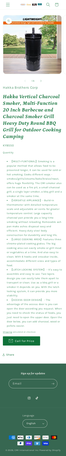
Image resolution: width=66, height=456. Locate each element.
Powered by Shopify (50, 450)
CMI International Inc (27, 450)
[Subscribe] (53, 383)
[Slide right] (41, 81)
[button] (8, 4)
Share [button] (10, 354)
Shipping (7, 332)
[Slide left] (25, 81)
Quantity (8, 152)
